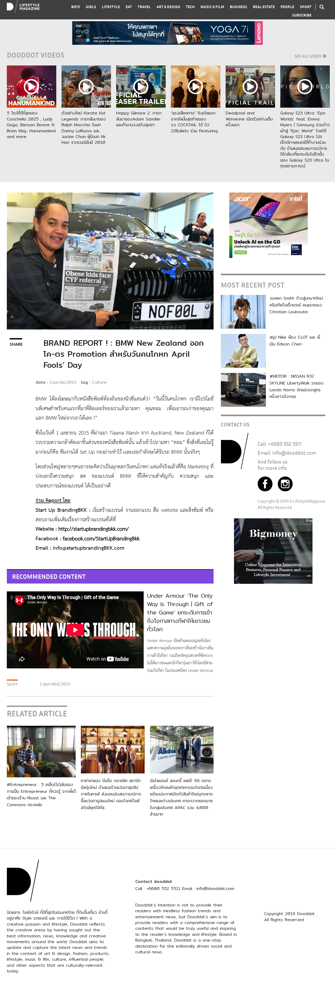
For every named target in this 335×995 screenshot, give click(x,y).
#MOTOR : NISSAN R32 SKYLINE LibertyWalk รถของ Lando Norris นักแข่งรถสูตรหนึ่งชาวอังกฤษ (296, 386)
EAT (129, 6)
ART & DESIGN (168, 6)
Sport (12, 684)
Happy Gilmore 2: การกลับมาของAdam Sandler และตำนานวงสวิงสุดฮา (138, 119)
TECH (190, 6)
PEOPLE (287, 6)
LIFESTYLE (111, 6)
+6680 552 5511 (285, 444)
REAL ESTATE (264, 6)
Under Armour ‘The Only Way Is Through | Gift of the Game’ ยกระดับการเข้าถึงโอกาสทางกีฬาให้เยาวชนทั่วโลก (180, 612)
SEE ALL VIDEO (308, 56)
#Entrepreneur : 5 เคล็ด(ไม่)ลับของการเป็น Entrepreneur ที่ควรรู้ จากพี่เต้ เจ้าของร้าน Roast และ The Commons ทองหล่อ (41, 794)
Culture (99, 382)
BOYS (75, 6)
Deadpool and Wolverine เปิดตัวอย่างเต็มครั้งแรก (249, 119)
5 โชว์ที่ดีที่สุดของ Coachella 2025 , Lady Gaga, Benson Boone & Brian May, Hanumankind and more (31, 125)
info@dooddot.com (294, 452)
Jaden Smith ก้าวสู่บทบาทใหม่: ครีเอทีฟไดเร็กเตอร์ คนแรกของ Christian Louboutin (296, 305)
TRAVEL (144, 6)
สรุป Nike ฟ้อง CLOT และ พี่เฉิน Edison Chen (295, 340)
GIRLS (91, 6)
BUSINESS (238, 6)
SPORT (305, 6)
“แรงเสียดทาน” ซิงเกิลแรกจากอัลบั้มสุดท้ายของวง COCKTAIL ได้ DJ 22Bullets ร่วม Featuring (194, 122)
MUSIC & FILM (212, 6)
